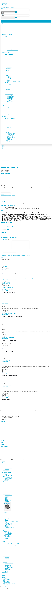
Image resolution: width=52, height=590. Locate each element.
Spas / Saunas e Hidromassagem (7, 34)
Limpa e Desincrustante (10, 84)
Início (3, 145)
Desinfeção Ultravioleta (8, 544)
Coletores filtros (9, 99)
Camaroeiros (6, 497)
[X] (49, 5)
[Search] (16, 12)
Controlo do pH (9, 78)
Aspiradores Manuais (10, 57)
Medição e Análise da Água (11, 114)
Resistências (7, 558)
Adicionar (2, 194)
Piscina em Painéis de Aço (8, 468)
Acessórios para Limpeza (6, 494)
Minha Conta (2, 440)
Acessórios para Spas (6, 481)
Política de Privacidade (7, 150)
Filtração (3, 530)
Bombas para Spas (7, 483)
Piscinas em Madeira (8, 467)
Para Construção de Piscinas (11, 137)
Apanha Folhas (7, 496)
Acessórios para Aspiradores (11, 58)
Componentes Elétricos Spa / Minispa (12, 50)
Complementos (9, 77)
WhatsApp (14, 195)
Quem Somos (6, 149)
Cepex (26, 190)
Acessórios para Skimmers (8, 495)
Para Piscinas (7, 132)
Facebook (2, 195)
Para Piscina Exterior (10, 136)
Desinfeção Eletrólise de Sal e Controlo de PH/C (12, 543)
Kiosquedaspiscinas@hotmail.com (10, 419)
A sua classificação (4, 239)
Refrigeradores (7, 557)
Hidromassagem (5, 480)
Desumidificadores (9, 121)
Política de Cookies (7, 151)
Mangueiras (6, 499)
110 (12, 226)
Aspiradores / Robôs (9, 54)
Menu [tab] (2, 462)
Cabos (6, 498)
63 (8, 226)
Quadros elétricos (9, 100)
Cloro (7, 79)
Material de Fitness (9, 139)
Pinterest (10, 195)
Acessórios (8, 76)
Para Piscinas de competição (11, 133)
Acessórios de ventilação (10, 118)
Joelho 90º (28, 190)
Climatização (4, 116)
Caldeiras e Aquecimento (9, 123)
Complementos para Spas (10, 49)
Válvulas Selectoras (10, 101)
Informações (4, 148)
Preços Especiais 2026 (5, 160)
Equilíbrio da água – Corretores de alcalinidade (13, 81)
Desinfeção (5, 542)
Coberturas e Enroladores (10, 134)
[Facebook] (50, 5)
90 (10, 226)
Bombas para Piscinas (9, 94)
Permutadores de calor (10, 122)
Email (12, 195)
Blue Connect (9, 141)
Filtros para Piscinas (9, 98)
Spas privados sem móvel (10, 41)
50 (7, 226)
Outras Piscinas (7, 469)
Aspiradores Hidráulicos (10, 56)
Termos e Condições (6, 581)
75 (9, 226)
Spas (6, 39)
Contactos (3, 147)
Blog (3, 159)
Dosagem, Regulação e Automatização (10, 545)
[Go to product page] (26, 264)
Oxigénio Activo (9, 85)
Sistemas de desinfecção (8, 547)
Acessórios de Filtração (10, 96)
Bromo (6, 75)
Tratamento (4, 105)
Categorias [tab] (3, 461)
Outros (6, 140)
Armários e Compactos (10, 95)
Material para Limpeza (5, 52)
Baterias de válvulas (10, 97)
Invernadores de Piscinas (10, 83)
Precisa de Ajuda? (4, 3)
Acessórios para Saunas (10, 38)
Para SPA (8, 86)
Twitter (5, 195)
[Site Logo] (7, 7)
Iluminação (8, 138)
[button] (2, 8)
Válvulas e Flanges (19, 190)
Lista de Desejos (4, 4)
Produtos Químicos (5, 73)
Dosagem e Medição (6, 546)
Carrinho (2, 442)
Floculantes (7, 82)
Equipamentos (4, 561)
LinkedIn (7, 195)
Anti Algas (8, 80)
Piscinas (3, 23)
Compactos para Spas (10, 48)
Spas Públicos (7, 479)
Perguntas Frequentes (6, 582)
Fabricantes (4, 146)
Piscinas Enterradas (6, 470)
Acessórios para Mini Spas (8, 482)
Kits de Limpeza (9, 67)
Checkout (2, 444)
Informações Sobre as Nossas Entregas (9, 583)
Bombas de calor (9, 120)
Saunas (6, 36)
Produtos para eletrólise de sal (9, 527)
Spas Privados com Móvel (10, 40)
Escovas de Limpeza (10, 66)
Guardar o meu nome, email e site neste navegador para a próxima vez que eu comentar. (16, 255)
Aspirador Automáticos (10, 55)
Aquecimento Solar (9, 119)
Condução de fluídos (10, 135)
